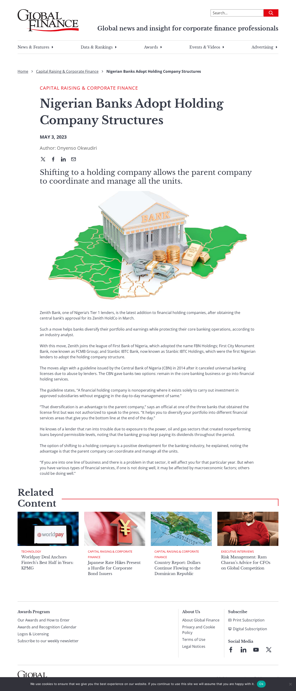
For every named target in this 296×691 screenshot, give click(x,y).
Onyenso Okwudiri (77, 148)
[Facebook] (55, 159)
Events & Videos (204, 47)
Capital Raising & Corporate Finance (67, 71)
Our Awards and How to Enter (44, 620)
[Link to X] (268, 649)
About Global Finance (200, 620)
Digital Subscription (250, 628)
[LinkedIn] (65, 159)
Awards (151, 47)
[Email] (75, 159)
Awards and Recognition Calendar (47, 627)
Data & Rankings (97, 47)
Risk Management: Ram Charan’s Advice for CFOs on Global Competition (245, 562)
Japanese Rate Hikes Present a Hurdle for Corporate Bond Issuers (114, 568)
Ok (261, 684)
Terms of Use (193, 639)
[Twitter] (45, 159)
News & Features (33, 47)
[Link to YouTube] (256, 649)
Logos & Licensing (33, 633)
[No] (290, 684)
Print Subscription (249, 620)
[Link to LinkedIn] (243, 649)
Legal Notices (193, 646)
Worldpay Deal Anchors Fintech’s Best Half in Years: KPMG (47, 562)
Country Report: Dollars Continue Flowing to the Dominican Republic (177, 568)
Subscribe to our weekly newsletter (48, 640)
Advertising (262, 47)
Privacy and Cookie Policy (198, 629)
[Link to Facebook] (231, 649)
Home (23, 71)
